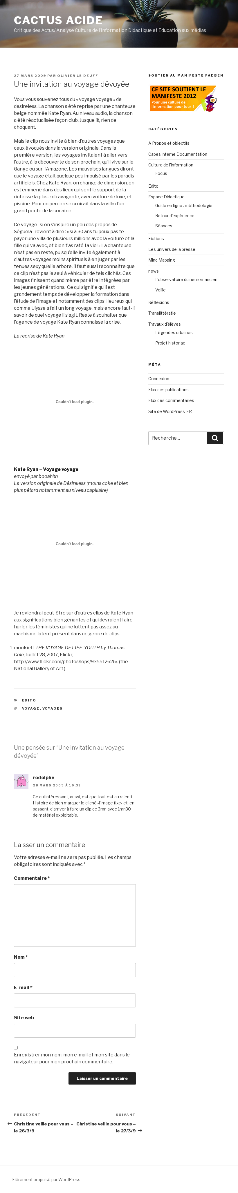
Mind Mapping (161, 260)
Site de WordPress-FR (170, 411)
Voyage (31, 708)
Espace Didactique (166, 196)
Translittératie (162, 313)
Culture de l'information (170, 164)
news (153, 271)
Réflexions (158, 302)
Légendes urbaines (174, 332)
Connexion (158, 378)
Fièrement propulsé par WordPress (46, 1179)
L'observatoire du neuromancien (186, 279)
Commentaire (32, 878)
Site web (24, 1017)
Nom (21, 957)
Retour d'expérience (174, 215)
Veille (160, 289)
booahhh (48, 476)
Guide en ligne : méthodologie (183, 205)
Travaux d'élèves (164, 324)
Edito (29, 700)
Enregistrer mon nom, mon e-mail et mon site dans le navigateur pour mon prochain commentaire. (72, 1058)
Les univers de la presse (171, 249)
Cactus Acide (58, 20)
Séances (163, 225)
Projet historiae (170, 342)
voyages (52, 708)
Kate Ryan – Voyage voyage (46, 469)
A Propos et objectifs (169, 143)
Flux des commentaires (171, 400)
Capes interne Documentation (177, 154)
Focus (161, 173)
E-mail (23, 987)
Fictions (156, 238)
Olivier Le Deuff (77, 76)
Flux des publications (168, 389)
